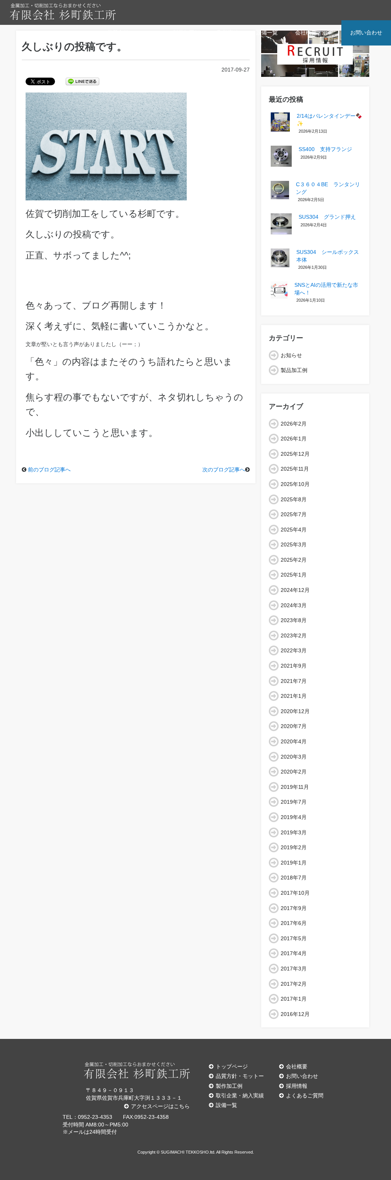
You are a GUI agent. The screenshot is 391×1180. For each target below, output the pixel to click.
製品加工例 (186, 32)
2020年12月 (295, 711)
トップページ (232, 1066)
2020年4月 (294, 741)
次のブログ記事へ (223, 469)
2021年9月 (294, 666)
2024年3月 (294, 605)
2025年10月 (295, 484)
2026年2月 (294, 424)
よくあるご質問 (304, 1095)
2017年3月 (294, 968)
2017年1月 (294, 999)
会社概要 (296, 1066)
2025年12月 (295, 454)
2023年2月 (294, 635)
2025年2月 (294, 560)
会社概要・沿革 (314, 32)
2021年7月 (294, 681)
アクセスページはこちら (160, 1106)
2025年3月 (294, 544)
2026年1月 (294, 439)
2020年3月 (294, 757)
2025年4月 (294, 530)
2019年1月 (294, 863)
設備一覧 (267, 32)
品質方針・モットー (131, 32)
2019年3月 (294, 832)
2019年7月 (294, 802)
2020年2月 (294, 772)
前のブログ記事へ (49, 469)
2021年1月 (294, 696)
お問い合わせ (366, 32)
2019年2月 (294, 847)
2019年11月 (295, 787)
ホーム (82, 32)
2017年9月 (294, 908)
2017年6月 (294, 923)
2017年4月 (294, 953)
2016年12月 (295, 1014)
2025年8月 (294, 499)
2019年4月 (294, 817)
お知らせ (291, 355)
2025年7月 (294, 514)
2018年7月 (294, 877)
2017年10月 (295, 893)
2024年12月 (295, 590)
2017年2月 (294, 984)
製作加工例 (229, 1086)
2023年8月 (294, 620)
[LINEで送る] (82, 81)
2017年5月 (294, 938)
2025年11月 (295, 469)
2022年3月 (294, 650)
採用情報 (296, 1086)
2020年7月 (294, 726)
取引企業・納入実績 (240, 1095)
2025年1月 (294, 575)
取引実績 (228, 32)
